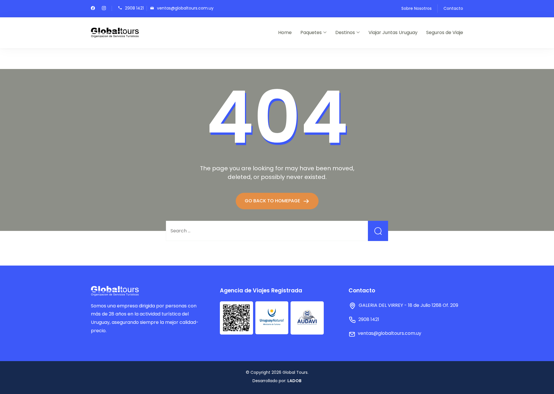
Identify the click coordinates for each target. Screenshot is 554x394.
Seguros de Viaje (444, 32)
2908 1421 (134, 8)
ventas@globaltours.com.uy (185, 8)
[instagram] (104, 9)
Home (285, 32)
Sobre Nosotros (416, 8)
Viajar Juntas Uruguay (393, 32)
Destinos (345, 32)
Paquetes (311, 32)
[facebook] (93, 9)
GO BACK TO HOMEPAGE (273, 200)
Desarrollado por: (277, 381)
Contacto (453, 8)
